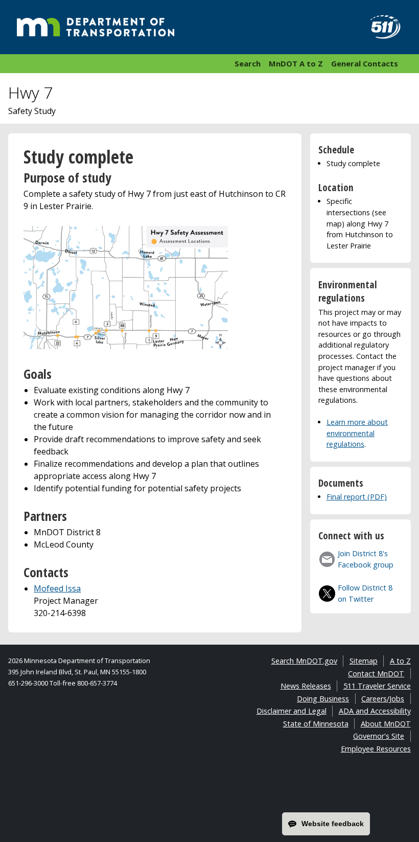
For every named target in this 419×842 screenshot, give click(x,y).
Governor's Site (378, 736)
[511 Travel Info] (379, 27)
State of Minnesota (315, 724)
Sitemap (364, 661)
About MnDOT (386, 724)
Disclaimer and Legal (292, 711)
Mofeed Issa (57, 588)
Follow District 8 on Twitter (365, 593)
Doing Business (323, 698)
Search (248, 63)
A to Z (400, 661)
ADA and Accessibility (375, 711)
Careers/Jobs (382, 698)
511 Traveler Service (377, 686)
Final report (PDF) (357, 497)
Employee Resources (376, 749)
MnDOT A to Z (296, 63)
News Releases (306, 686)
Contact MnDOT (376, 673)
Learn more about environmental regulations (357, 433)
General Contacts (364, 63)
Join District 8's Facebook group (365, 559)
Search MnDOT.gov (304, 661)
